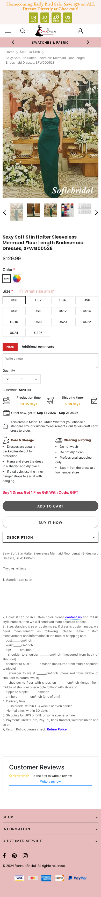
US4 (62, 300)
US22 (87, 322)
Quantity (9, 370)
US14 (87, 311)
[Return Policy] (67, 729)
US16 (14, 322)
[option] (50, 42)
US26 (38, 333)
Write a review (50, 781)
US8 (14, 311)
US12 (63, 311)
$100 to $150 (30, 52)
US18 (38, 322)
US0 (14, 300)
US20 (63, 322)
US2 (38, 300)
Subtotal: (10, 390)
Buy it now (51, 522)
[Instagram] (25, 856)
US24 (14, 333)
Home (10, 52)
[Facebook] (4, 856)
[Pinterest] (14, 856)
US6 (87, 300)
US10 (38, 311)
